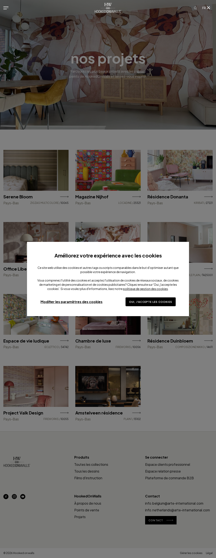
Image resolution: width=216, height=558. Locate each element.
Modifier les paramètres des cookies (71, 301)
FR (204, 8)
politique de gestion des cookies (145, 289)
